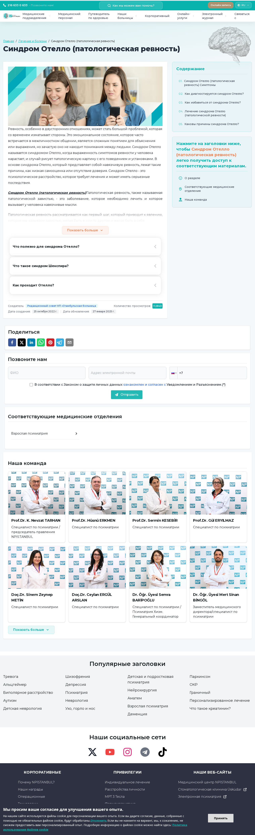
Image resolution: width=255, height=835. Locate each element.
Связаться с (241, 16)
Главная (8, 41)
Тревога (10, 676)
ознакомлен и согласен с (144, 384)
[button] (173, 373)
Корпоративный (157, 16)
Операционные (31, 797)
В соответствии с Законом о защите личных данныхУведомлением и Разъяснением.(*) (130, 384)
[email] (70, 342)
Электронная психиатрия (199, 797)
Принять (221, 818)
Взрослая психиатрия (148, 706)
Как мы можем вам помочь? (133, 5)
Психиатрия (76, 692)
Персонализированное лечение (220, 700)
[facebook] (12, 342)
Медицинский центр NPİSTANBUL (207, 782)
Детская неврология (22, 708)
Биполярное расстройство (28, 692)
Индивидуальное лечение (127, 782)
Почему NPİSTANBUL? (36, 782)
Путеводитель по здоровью (99, 16)
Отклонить (98, 820)
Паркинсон (200, 676)
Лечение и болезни (32, 41)
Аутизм (10, 700)
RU (243, 5)
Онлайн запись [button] (221, 5)
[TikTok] (162, 752)
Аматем (135, 698)
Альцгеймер (14, 684)
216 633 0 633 (31, 5)
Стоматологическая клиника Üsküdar (209, 789)
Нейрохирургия (142, 690)
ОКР (194, 684)
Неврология (76, 700)
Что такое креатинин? (210, 708)
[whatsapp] (41, 342)
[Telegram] (145, 752)
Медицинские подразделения (34, 16)
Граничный (200, 692)
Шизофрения (77, 676)
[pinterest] (50, 342)
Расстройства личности (125, 789)
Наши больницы (125, 16)
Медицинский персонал (69, 16)
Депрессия (75, 684)
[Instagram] (127, 752)
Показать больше (82, 230)
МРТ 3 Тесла (115, 797)
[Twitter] (92, 752)
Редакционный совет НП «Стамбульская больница (61, 305)
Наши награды (30, 789)
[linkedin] (31, 342)
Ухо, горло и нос (80, 708)
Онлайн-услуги (183, 16)
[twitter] (22, 342)
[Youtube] (110, 752)
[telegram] (60, 342)
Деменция (137, 714)
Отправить (129, 394)
